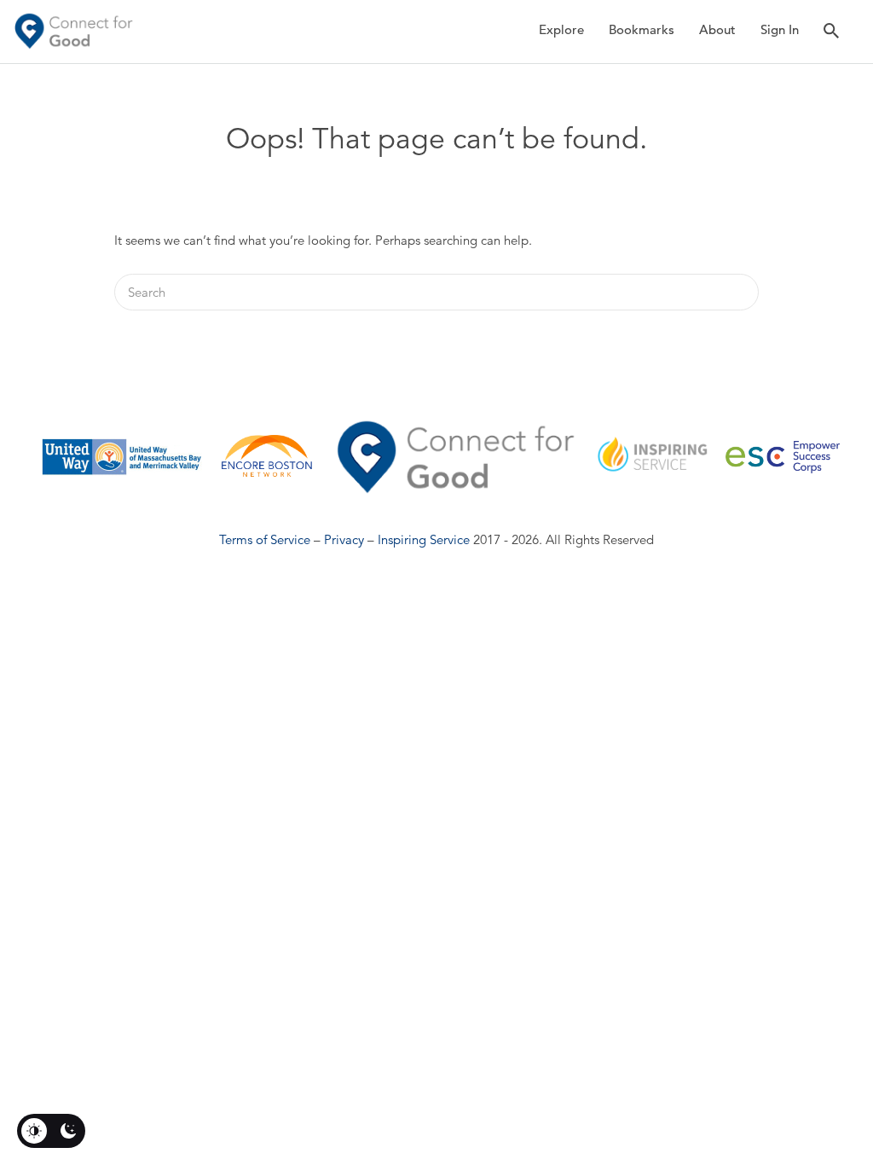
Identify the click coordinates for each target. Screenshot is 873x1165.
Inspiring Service (424, 539)
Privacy (344, 539)
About (717, 29)
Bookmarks (641, 29)
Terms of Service (264, 539)
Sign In (779, 29)
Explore (561, 29)
